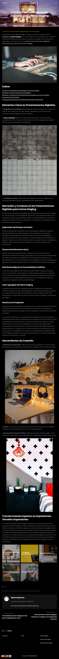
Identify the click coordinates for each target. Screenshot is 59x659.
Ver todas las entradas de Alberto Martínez (25, 606)
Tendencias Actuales (11, 572)
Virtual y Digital (27, 572)
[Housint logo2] (7, 631)
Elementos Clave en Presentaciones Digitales (16, 93)
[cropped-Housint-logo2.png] (29, 3)
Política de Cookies (45, 639)
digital (14, 591)
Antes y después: (9, 118)
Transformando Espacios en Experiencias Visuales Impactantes (22, 100)
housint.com (33, 656)
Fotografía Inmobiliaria (26, 553)
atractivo (6, 591)
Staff (22, 636)
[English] (6, 656)
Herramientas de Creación (10, 97)
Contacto (5, 636)
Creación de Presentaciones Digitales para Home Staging (20, 90)
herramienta (25, 591)
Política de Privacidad (46, 643)
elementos (19, 591)
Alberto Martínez (36, 19)
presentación (32, 591)
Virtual (5, 586)
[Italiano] (10, 656)
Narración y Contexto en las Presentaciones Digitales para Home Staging (25, 95)
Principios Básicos (46, 553)
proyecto (38, 591)
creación (11, 591)
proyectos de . (11, 37)
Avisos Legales (44, 636)
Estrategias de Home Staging (11, 553)
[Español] (3, 656)
